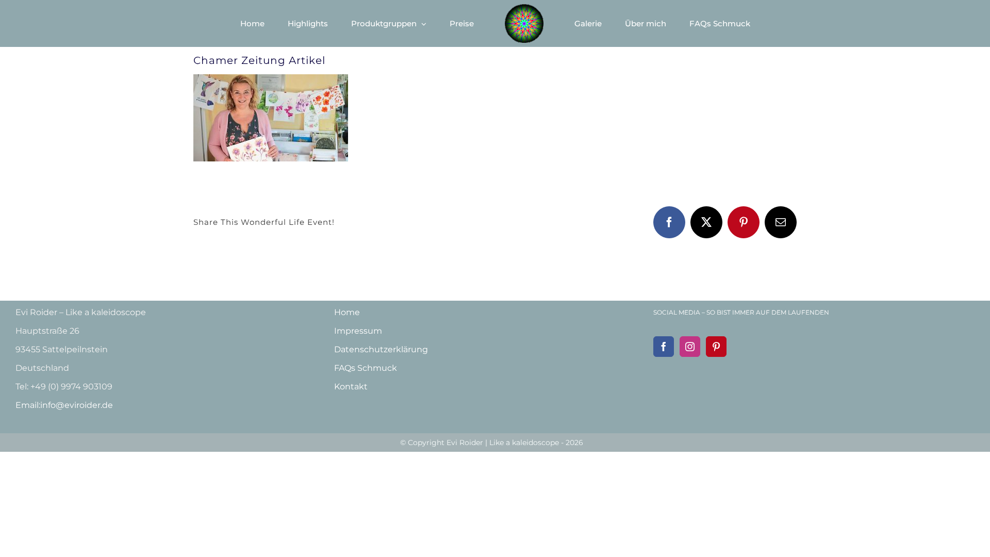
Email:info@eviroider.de (64, 405)
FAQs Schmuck (365, 368)
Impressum (358, 331)
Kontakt (351, 386)
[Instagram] (690, 346)
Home (347, 312)
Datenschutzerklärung (381, 349)
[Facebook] (663, 346)
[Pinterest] (716, 346)
